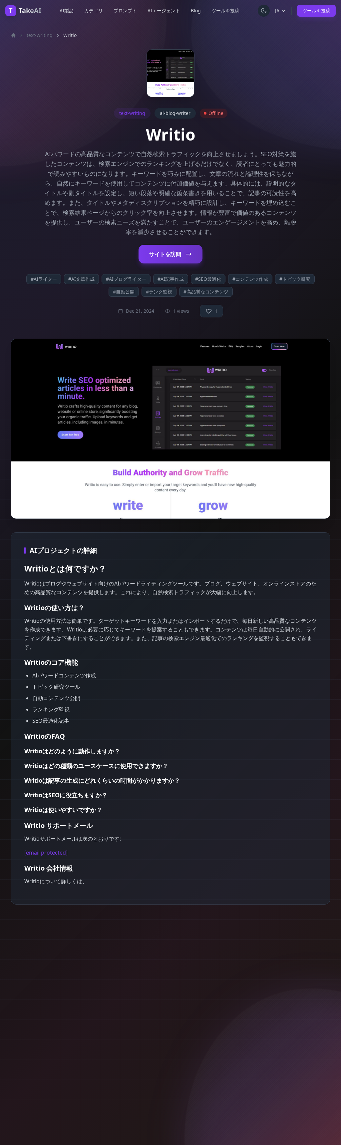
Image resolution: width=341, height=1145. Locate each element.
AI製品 (67, 10)
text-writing (40, 35)
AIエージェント (164, 10)
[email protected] (46, 852)
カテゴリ (93, 10)
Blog (196, 10)
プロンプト (125, 10)
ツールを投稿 (225, 10)
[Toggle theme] (264, 11)
